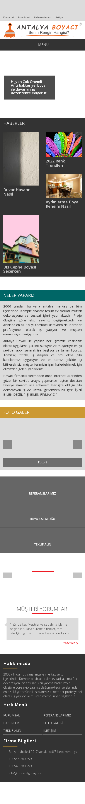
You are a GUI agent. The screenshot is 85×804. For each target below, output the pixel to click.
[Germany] (16, 11)
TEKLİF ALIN (12, 730)
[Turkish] (3, 11)
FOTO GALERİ (53, 723)
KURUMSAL (11, 715)
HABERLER (11, 723)
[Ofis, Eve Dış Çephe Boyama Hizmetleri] (42, 30)
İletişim (59, 17)
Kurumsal (8, 17)
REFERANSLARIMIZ (57, 715)
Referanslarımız (42, 17)
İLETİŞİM (49, 730)
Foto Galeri (24, 17)
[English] (10, 11)
